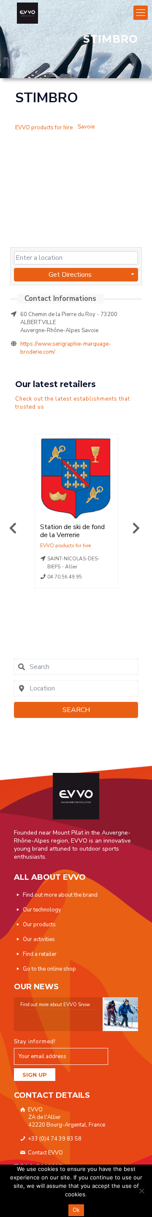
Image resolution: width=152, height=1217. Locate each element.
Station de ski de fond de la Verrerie (72, 531)
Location (65, 545)
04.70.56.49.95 (64, 577)
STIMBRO (46, 98)
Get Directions (70, 274)
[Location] (44, 122)
